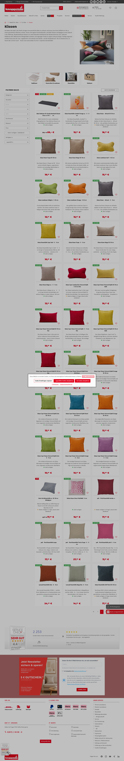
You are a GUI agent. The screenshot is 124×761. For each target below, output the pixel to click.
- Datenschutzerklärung (66, 384)
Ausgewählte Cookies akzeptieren (64, 381)
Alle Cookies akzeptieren (82, 381)
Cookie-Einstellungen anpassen (43, 381)
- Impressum (55, 384)
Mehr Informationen (88, 376)
